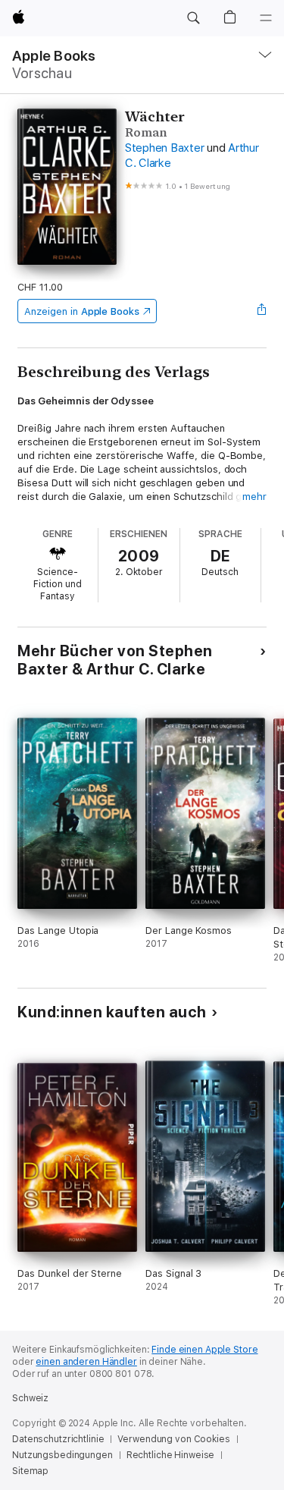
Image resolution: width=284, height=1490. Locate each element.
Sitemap (30, 1471)
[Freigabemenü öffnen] (262, 311)
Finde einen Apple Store (204, 1349)
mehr (254, 496)
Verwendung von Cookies (173, 1439)
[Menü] (266, 18)
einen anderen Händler (86, 1361)
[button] (193, 18)
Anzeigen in (81, 311)
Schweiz (30, 1398)
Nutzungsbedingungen (62, 1455)
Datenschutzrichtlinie (58, 1439)
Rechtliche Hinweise (170, 1455)
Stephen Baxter (164, 148)
